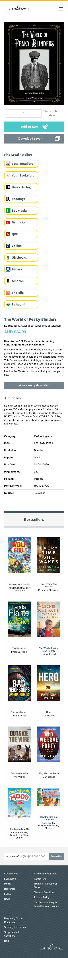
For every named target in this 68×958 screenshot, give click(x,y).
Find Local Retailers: (18, 155)
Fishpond (18, 304)
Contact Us (40, 878)
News (7, 899)
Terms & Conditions (44, 892)
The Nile (18, 293)
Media (7, 883)
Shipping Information (15, 927)
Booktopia (19, 211)
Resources (9, 888)
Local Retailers (22, 164)
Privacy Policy (41, 897)
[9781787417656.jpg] (34, 63)
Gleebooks (19, 257)
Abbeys (17, 269)
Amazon (18, 281)
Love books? (12, 856)
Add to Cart (29, 126)
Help (6, 940)
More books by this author (34, 385)
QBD (15, 234)
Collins (17, 246)
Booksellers (10, 878)
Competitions (11, 873)
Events (8, 894)
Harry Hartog (21, 187)
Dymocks (18, 222)
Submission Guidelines (46, 873)
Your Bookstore (23, 175)
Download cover (30, 139)
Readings (18, 199)
